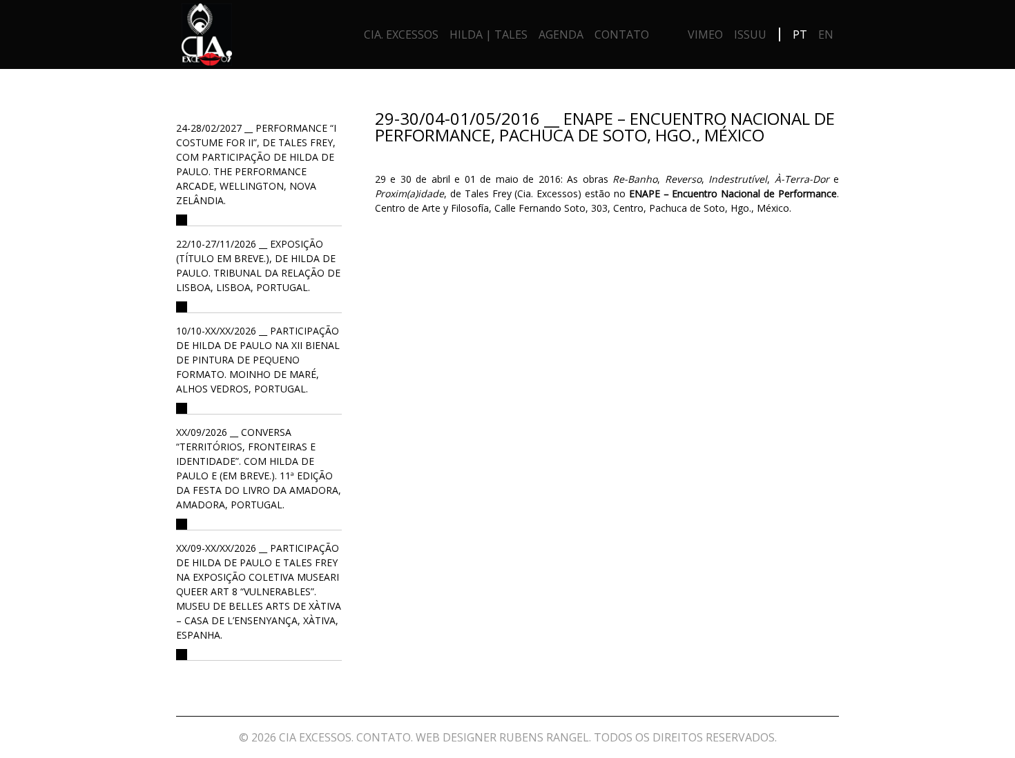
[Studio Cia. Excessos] (207, 37)
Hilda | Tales (489, 34)
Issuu (750, 34)
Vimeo (705, 34)
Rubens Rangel (544, 737)
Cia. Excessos (401, 34)
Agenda (561, 34)
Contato (621, 34)
